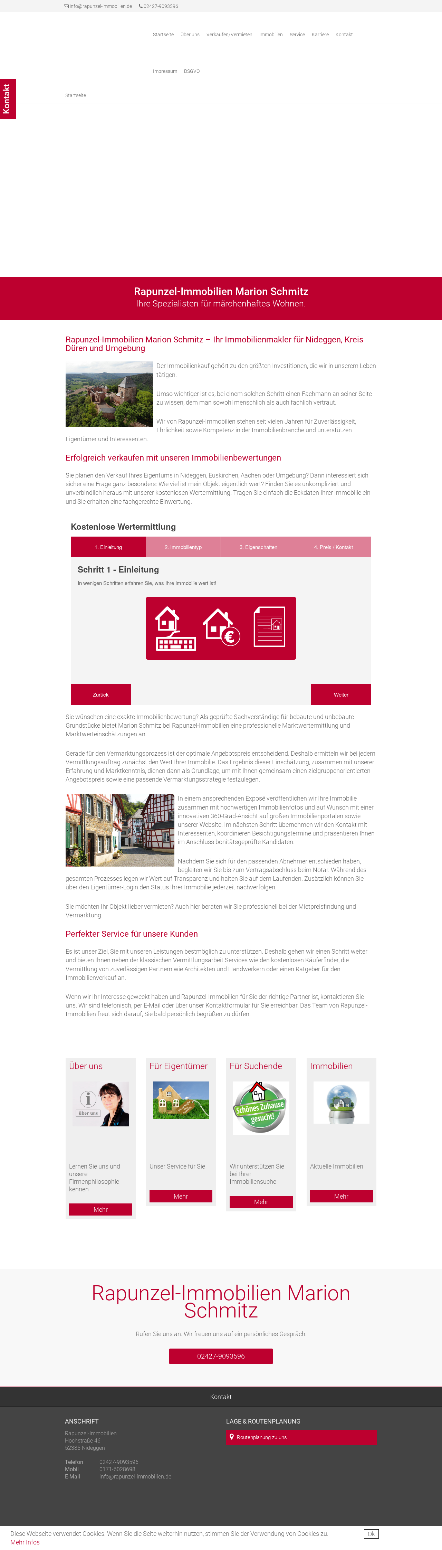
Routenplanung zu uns (262, 1437)
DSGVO (192, 71)
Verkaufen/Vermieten (229, 34)
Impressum (165, 71)
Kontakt (221, 1396)
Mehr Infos (25, 1542)
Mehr (101, 1209)
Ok (371, 1534)
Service (297, 34)
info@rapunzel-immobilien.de (101, 6)
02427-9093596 (160, 6)
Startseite (163, 34)
